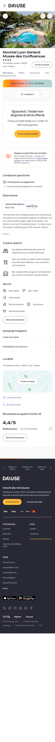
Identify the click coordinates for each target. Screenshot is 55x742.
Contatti (33, 529)
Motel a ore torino (42, 468)
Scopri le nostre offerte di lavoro (12, 545)
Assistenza (34, 534)
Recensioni (7, 534)
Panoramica (8, 73)
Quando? (29, 94)
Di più (6, 233)
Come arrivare (13, 397)
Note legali (7, 625)
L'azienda (6, 529)
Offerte (21, 73)
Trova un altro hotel (27, 133)
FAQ (47, 73)
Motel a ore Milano (12, 468)
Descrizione (35, 73)
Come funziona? (11, 337)
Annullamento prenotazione (41, 539)
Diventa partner (12, 502)
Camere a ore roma (27, 468)
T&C (40, 625)
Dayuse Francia (9, 562)
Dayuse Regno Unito (10, 567)
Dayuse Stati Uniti (10, 572)
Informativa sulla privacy (24, 625)
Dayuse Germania (10, 583)
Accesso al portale (34, 502)
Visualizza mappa (42, 64)
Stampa (6, 539)
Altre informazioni (15, 319)
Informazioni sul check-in (15, 346)
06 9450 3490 (13, 404)
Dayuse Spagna (9, 577)
